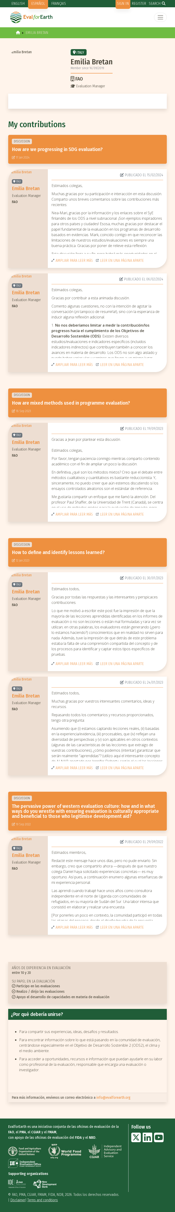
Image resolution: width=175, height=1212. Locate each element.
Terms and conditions (42, 1200)
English (18, 3)
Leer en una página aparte (122, 260)
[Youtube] (159, 1140)
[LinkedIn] (147, 1140)
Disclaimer (17, 1200)
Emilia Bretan (26, 188)
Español (38, 3)
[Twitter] (136, 1140)
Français (58, 3)
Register (139, 3)
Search (155, 3)
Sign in (123, 3)
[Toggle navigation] (160, 17)
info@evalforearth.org (113, 1097)
